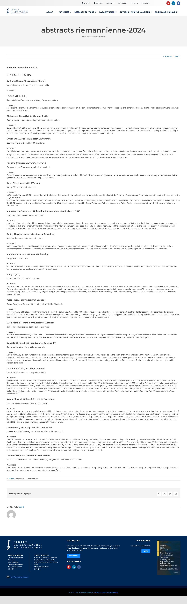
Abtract (12, 408)
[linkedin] (173, 3)
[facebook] (178, 3)
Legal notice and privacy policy (106, 592)
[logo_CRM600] (17, 8)
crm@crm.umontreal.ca (19, 577)
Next (177, 56)
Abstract (12, 90)
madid (11, 478)
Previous (168, 56)
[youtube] (168, 3)
